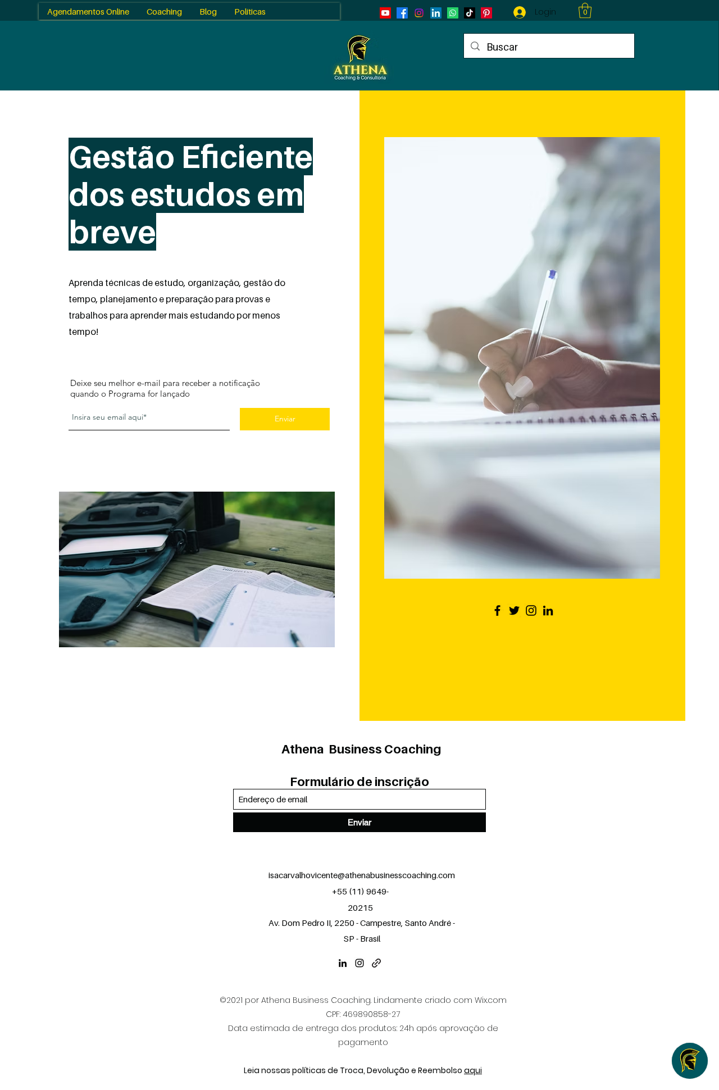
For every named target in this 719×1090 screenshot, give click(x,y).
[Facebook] (497, 610)
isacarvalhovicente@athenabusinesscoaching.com (362, 875)
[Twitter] (514, 610)
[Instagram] (531, 610)
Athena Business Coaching (361, 749)
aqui (473, 1070)
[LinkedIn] (548, 610)
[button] (585, 10)
